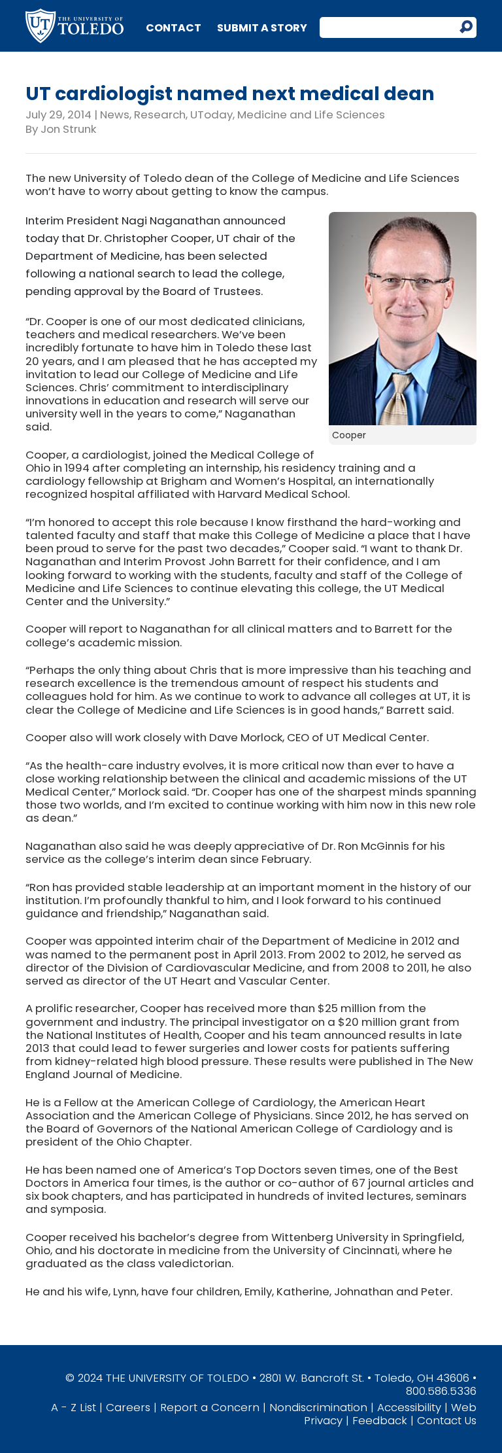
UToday (211, 114)
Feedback (379, 1420)
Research (160, 114)
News (114, 114)
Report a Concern (209, 1407)
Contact (173, 27)
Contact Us (447, 1420)
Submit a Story (262, 27)
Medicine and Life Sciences (311, 114)
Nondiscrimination (318, 1407)
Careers (128, 1407)
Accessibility (409, 1407)
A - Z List (73, 1407)
